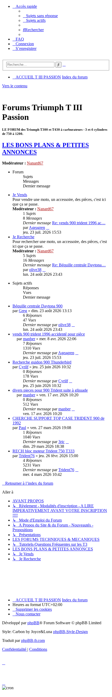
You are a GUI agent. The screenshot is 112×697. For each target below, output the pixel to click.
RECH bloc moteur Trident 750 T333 (43, 451)
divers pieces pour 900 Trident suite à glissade (50, 390)
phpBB (33, 623)
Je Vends (20, 195)
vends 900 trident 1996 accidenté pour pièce (49, 334)
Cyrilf (23, 367)
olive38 (35, 269)
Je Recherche (23, 237)
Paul (22, 427)
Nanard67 (35, 163)
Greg (23, 310)
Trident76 (27, 455)
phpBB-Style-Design (70, 631)
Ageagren (37, 227)
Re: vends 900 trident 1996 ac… (78, 223)
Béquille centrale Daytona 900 (38, 306)
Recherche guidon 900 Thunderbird (42, 362)
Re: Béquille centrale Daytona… (79, 265)
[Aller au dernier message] (73, 325)
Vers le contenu (14, 86)
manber (29, 339)
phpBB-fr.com (33, 640)
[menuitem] (40, 16)
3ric (61, 441)
